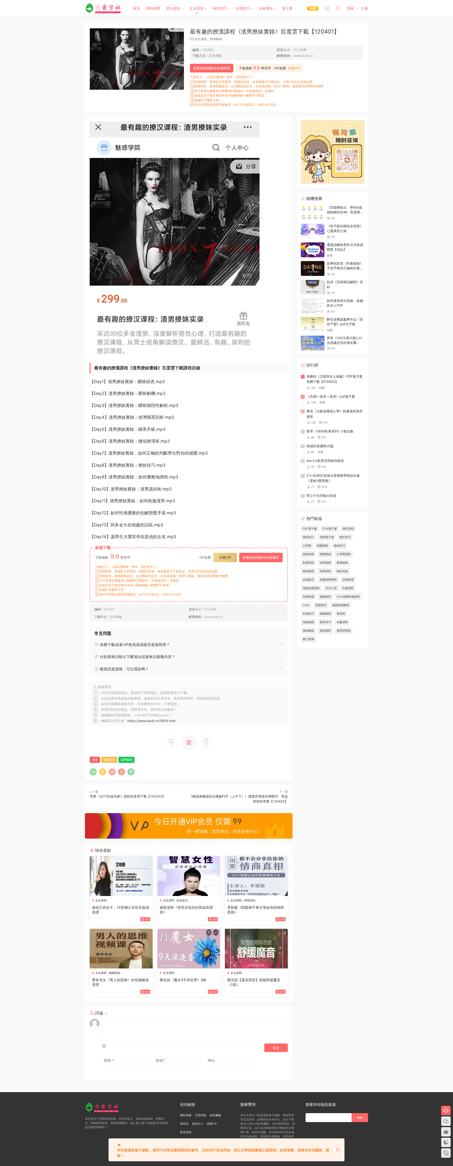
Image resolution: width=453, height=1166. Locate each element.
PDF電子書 (310, 528)
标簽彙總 (215, 1115)
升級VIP (294, 68)
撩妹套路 (308, 554)
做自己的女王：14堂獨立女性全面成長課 (120, 909)
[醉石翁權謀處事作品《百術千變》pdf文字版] (312, 324)
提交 (276, 1048)
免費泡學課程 (328, 579)
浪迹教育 (321, 605)
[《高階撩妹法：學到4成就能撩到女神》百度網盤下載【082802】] (312, 212)
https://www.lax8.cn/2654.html (151, 721)
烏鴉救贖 (308, 596)
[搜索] (338, 8)
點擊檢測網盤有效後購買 (211, 68)
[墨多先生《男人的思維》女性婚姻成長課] (121, 948)
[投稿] (327, 8)
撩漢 (95, 759)
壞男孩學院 (344, 630)
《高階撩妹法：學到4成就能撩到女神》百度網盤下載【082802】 (345, 212)
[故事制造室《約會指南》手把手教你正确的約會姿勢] (312, 268)
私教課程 (308, 562)
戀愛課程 (322, 545)
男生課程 (173, 8)
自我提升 (243, 8)
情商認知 (249, 900)
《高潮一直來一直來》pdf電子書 (330, 396)
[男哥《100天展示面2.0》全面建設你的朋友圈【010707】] (312, 343)
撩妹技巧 (339, 545)
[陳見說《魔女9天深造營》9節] (188, 948)
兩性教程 (308, 571)
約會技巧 (308, 613)
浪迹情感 (348, 579)
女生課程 (196, 8)
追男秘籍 (126, 759)
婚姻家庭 (114, 973)
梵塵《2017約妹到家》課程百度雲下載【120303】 (127, 796)
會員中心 (197, 1123)
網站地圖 (185, 1115)
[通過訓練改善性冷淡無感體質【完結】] (312, 249)
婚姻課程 (325, 596)
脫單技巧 (325, 622)
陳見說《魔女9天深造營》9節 (183, 980)
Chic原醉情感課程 (348, 596)
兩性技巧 (220, 8)
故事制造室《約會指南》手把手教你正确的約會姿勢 (345, 268)
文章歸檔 (200, 1115)
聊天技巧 (345, 537)
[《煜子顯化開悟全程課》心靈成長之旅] (312, 231)
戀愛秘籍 (325, 554)
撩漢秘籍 (216, 39)
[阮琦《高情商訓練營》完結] (312, 287)
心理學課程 (344, 554)
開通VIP (212, 1123)
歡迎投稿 (185, 1132)
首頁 (136, 8)
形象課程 (342, 622)
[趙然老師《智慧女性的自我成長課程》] (188, 876)
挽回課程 (325, 630)
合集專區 (266, 8)
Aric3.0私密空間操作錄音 (325, 461)
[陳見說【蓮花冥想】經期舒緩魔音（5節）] (256, 948)
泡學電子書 (327, 537)
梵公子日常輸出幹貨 (321, 496)
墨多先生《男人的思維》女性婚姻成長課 (120, 982)
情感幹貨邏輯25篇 (320, 446)
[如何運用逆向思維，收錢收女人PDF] (312, 305)
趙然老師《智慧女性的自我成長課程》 (186, 909)
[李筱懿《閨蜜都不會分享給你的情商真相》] (256, 876)
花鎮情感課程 (311, 588)
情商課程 (325, 571)
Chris (306, 605)
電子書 (287, 8)
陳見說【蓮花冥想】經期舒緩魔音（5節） (253, 982)
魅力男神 (308, 639)
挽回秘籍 (308, 630)
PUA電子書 (330, 528)
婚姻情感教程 (340, 605)
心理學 (307, 545)
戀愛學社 (104, 8)
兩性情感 (342, 571)
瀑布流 (184, 1123)
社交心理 (331, 588)
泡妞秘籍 (308, 622)
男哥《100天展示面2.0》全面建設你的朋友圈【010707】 (345, 342)
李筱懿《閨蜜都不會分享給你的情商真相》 (255, 909)
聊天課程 (348, 528)
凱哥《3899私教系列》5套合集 (329, 431)
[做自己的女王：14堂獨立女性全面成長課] (121, 876)
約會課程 (348, 588)
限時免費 (153, 8)
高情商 (341, 613)
